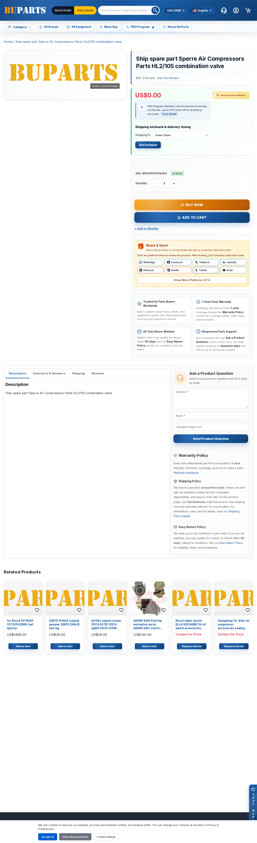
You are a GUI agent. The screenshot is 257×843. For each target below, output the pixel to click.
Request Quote (191, 646)
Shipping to (142, 134)
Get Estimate (148, 144)
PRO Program (140, 27)
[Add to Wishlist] (37, 610)
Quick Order (63, 10)
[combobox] (129, 10)
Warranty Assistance (186, 472)
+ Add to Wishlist (146, 228)
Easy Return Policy (231, 542)
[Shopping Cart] (248, 10)
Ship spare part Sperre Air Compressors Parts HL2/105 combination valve (68, 42)
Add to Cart (194, 217)
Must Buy (111, 27)
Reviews (98, 373)
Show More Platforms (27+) (192, 280)
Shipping (78, 373)
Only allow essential (75, 836)
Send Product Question (211, 439)
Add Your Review (168, 78)
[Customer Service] (224, 10)
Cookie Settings (106, 836)
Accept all (48, 836)
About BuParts (178, 27)
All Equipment (81, 27)
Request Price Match (233, 95)
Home (8, 42)
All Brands (51, 27)
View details (169, 114)
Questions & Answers (49, 373)
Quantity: (141, 183)
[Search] (155, 10)
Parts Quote (85, 10)
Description (17, 373)
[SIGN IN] (236, 10)
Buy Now (194, 205)
